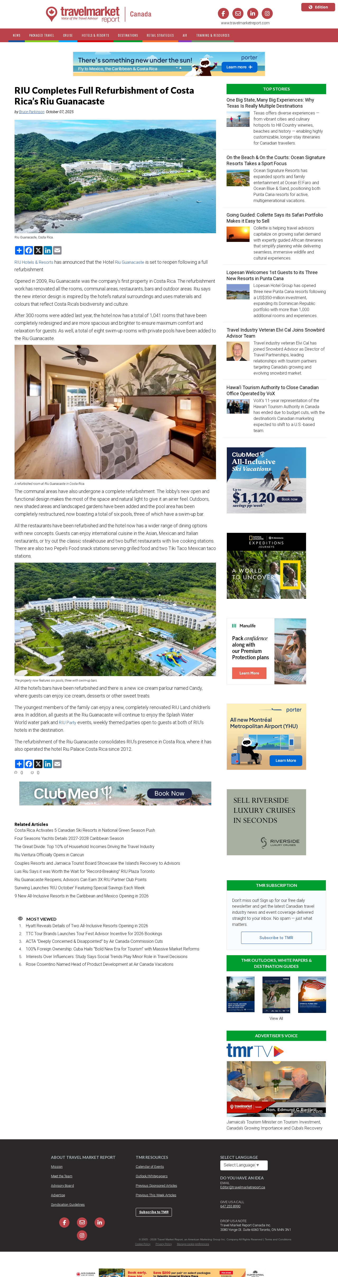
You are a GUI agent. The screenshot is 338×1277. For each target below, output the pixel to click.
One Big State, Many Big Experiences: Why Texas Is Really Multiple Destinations (270, 103)
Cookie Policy (143, 1244)
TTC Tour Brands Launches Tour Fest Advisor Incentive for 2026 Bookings (94, 933)
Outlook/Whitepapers (152, 1176)
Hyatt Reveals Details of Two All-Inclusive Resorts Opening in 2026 (87, 925)
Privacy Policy (164, 1244)
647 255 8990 (230, 1206)
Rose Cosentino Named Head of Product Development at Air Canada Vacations (99, 964)
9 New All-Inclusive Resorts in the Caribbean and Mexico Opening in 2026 (82, 895)
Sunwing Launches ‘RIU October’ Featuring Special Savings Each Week (80, 887)
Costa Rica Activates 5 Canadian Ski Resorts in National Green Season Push (85, 830)
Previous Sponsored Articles (156, 1186)
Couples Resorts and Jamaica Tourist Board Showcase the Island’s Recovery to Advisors (97, 863)
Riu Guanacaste (129, 262)
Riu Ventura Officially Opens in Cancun (49, 854)
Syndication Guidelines (68, 1205)
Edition (321, 6)
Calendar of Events (150, 1167)
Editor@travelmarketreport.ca (242, 1187)
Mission (57, 1167)
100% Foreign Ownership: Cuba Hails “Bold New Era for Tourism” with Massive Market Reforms (112, 948)
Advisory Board (62, 1186)
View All (276, 1018)
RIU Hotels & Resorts (34, 262)
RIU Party (67, 722)
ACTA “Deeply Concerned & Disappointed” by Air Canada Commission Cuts (94, 941)
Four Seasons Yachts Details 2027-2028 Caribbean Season (69, 838)
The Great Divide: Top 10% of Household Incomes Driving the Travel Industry (84, 846)
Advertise (58, 1195)
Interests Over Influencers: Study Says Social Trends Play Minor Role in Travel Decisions (106, 956)
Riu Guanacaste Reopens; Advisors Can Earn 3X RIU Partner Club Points (81, 879)
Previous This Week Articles (156, 1195)
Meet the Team (61, 1176)
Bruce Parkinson (31, 112)
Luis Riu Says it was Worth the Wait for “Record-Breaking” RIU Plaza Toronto (85, 871)
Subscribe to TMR (276, 938)
